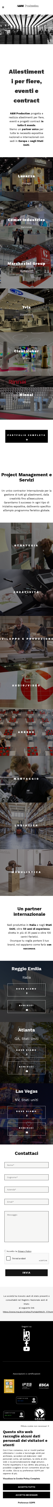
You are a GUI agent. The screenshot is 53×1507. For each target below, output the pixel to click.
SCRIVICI (26, 1005)
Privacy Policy (24, 1251)
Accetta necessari (27, 1495)
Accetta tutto (26, 1487)
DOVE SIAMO (26, 989)
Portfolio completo (26, 435)
